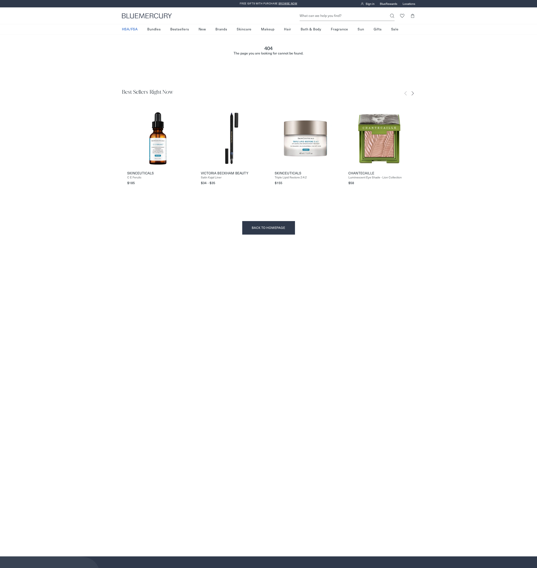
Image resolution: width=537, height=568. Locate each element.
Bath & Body (311, 29)
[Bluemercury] (147, 15)
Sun (361, 29)
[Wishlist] (402, 15)
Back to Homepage (268, 228)
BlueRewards (388, 4)
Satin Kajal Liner (211, 177)
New (202, 29)
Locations (409, 4)
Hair (287, 29)
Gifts (378, 29)
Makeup (268, 29)
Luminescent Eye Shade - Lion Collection (375, 177)
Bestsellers (179, 29)
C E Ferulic (134, 177)
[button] (412, 15)
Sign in (370, 4)
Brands (221, 29)
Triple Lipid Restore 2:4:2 (291, 177)
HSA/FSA (130, 29)
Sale (395, 29)
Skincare (244, 29)
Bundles (154, 29)
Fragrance (339, 29)
